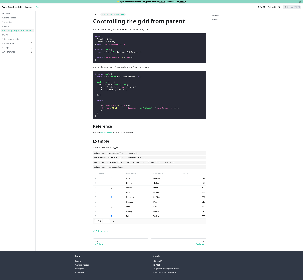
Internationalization (11, 39)
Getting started (9, 17)
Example (215, 19)
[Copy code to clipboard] (203, 36)
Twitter (182, 1)
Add (99, 221)
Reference (215, 16)
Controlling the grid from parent (16, 30)
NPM (260, 7)
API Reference (8, 52)
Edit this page (102, 231)
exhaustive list (106, 132)
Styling (5, 34)
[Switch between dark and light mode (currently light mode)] (279, 7)
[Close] (300, 1)
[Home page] (95, 14)
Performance (8, 43)
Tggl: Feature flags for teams (166, 268)
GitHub (162, 1)
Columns (6, 26)
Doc (38, 7)
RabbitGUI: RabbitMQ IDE (164, 272)
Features (29, 7)
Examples (6, 47)
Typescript (7, 22)
